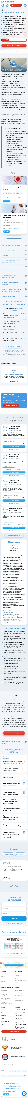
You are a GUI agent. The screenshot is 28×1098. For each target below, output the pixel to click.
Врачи (11, 51)
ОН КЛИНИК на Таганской (8, 441)
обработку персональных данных (14, 923)
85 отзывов (18, 484)
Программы (4, 1015)
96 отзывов (18, 430)
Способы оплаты (19, 995)
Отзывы (25, 51)
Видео (2, 979)
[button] (11, 885)
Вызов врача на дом (19, 990)
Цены (7, 51)
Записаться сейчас (14, 1031)
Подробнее (6, 201)
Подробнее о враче (14, 449)
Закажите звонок (11, 405)
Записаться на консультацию (14, 733)
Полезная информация (20, 980)
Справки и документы (20, 993)
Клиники (3, 1007)
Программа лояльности (20, 997)
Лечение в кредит (19, 1000)
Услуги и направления (6, 1012)
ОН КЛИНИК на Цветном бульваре (10, 495)
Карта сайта (4, 1067)
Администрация (5, 974)
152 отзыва (19, 512)
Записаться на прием (14, 446)
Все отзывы (19, 854)
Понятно (6, 1094)
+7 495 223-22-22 (15, 356)
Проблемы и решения (20, 978)
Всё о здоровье (5, 1021)
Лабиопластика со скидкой (12, 187)
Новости (3, 981)
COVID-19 (3, 1024)
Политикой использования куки (11, 1088)
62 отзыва (18, 458)
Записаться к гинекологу (14, 45)
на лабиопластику (14, 40)
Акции (3, 51)
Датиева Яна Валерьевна (9, 864)
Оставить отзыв (8, 854)
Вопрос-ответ (18, 51)
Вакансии (3, 976)
